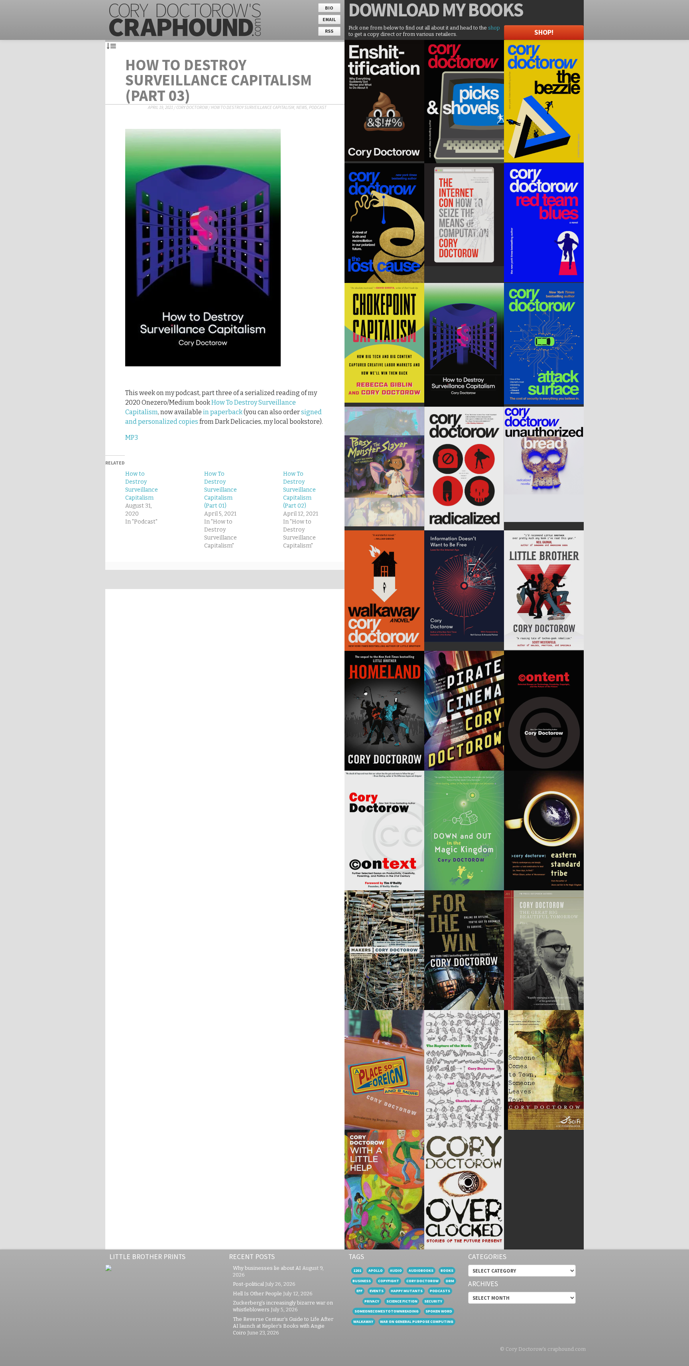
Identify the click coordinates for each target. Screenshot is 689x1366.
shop (494, 28)
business (361, 1280)
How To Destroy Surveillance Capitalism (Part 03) (218, 80)
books (447, 1270)
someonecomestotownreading (386, 1311)
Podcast (318, 107)
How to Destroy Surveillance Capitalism (252, 107)
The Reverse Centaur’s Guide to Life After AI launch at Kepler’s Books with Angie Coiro (283, 1326)
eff (359, 1290)
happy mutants (407, 1290)
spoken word (438, 1311)
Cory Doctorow (192, 107)
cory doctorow (422, 1280)
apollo (375, 1270)
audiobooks (421, 1270)
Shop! (543, 32)
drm (450, 1280)
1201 (357, 1270)
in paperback (222, 412)
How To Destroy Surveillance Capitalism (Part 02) (299, 489)
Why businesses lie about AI (267, 1268)
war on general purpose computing (416, 1321)
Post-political (248, 1284)
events (377, 1290)
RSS (329, 31)
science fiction (401, 1301)
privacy (371, 1301)
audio (396, 1270)
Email (329, 19)
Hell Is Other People (257, 1294)
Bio (329, 8)
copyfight (388, 1280)
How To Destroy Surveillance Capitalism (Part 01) (220, 489)
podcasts (440, 1290)
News (301, 107)
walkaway (363, 1321)
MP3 (131, 437)
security (433, 1301)
